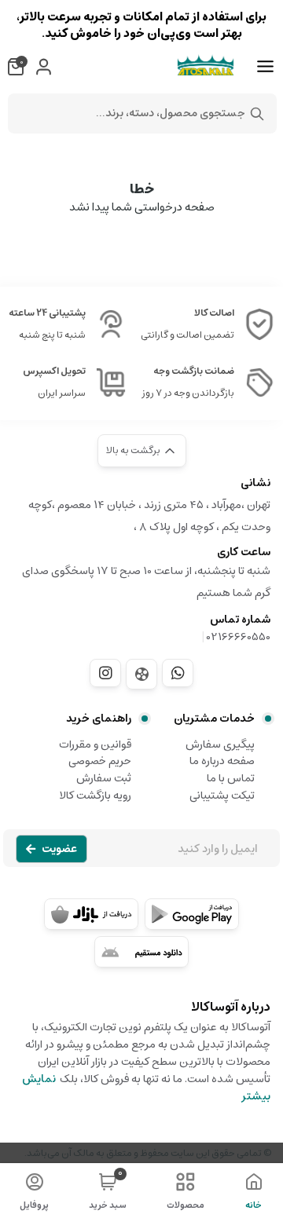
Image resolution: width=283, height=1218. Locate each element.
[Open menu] (265, 67)
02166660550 (238, 636)
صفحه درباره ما (222, 761)
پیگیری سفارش (220, 744)
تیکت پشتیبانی (222, 795)
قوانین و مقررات (95, 744)
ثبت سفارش (103, 778)
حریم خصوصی (99, 761)
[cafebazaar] (91, 914)
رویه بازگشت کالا (95, 795)
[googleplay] (192, 914)
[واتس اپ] (177, 673)
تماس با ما (231, 778)
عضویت (59, 848)
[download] (141, 951)
